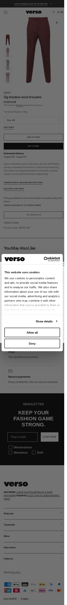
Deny (32, 343)
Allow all (32, 332)
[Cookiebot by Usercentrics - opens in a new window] (45, 259)
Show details (44, 321)
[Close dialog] (62, 264)
